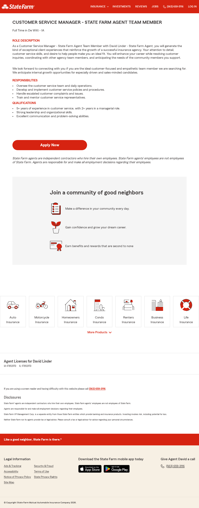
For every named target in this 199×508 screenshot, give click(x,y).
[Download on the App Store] (90, 469)
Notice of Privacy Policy (17, 477)
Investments (122, 6)
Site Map (9, 482)
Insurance (98, 6)
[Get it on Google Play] (117, 469)
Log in (192, 6)
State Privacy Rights (45, 477)
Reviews (141, 6)
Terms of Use (41, 471)
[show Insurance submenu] (107, 6)
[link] (18, 7)
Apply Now (49, 145)
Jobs (155, 6)
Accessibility (11, 471)
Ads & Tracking (12, 466)
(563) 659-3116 (175, 6)
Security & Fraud (43, 466)
